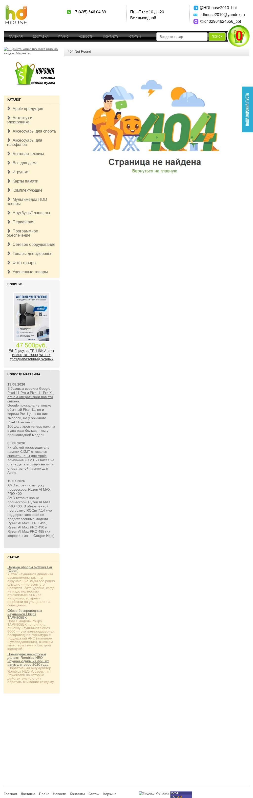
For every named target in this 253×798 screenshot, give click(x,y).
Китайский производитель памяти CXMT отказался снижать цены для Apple (28, 451)
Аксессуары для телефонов (24, 142)
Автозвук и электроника (19, 120)
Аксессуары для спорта (33, 131)
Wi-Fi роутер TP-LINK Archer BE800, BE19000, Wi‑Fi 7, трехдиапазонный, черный (31, 354)
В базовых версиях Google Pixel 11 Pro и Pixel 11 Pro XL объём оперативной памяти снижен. (30, 395)
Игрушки (19, 172)
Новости (86, 36)
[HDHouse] (16, 7)
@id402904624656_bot (220, 21)
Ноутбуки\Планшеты (30, 213)
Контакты (111, 36)
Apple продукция (27, 109)
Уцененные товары (29, 272)
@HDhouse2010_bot (218, 8)
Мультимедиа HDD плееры (27, 201)
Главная (16, 36)
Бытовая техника (27, 154)
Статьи (135, 36)
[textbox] (182, 36)
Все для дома (24, 163)
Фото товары (23, 263)
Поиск (217, 36)
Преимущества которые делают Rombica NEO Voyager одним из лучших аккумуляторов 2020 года (28, 659)
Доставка (40, 36)
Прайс (63, 36)
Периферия (22, 222)
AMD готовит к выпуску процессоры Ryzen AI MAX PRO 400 (28, 489)
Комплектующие (26, 190)
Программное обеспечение (22, 233)
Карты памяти (24, 181)
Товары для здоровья (31, 253)
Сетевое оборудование (33, 244)
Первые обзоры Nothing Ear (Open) (29, 568)
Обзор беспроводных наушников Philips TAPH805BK (24, 614)
